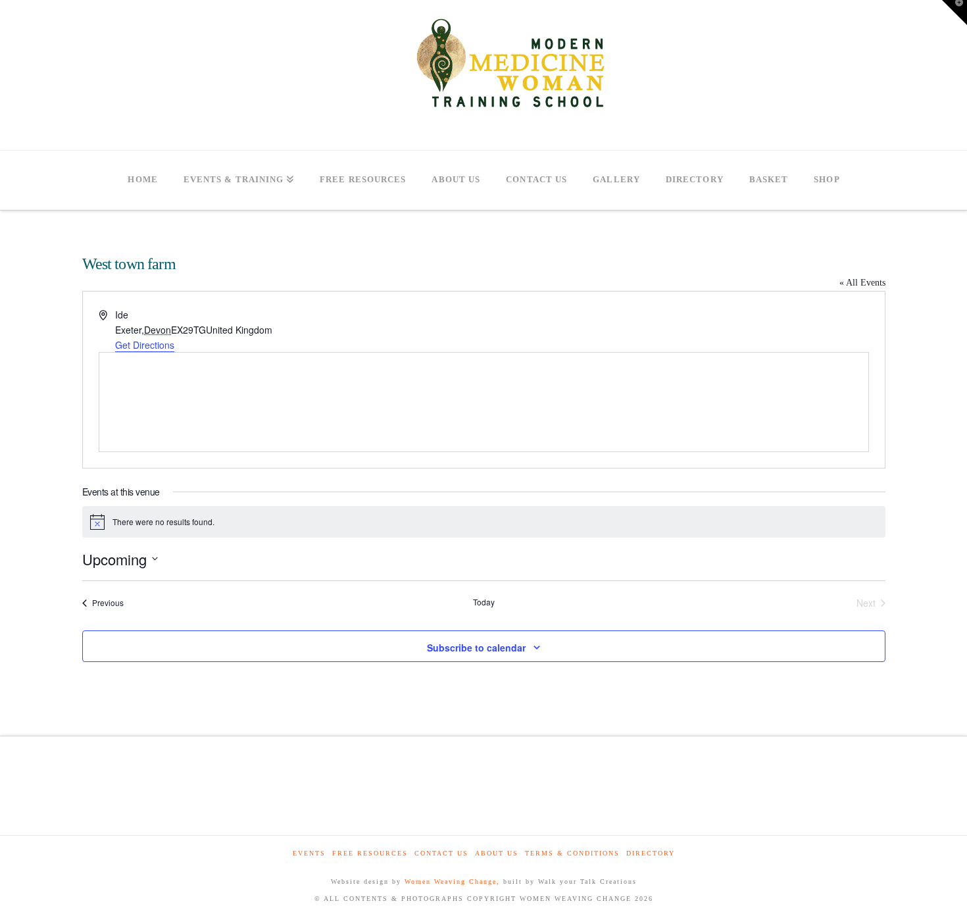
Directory (650, 853)
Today (484, 602)
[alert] (483, 522)
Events (309, 853)
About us (496, 853)
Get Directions (144, 344)
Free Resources (370, 853)
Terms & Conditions (572, 853)
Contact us (441, 853)
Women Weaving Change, (452, 881)
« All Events (862, 283)
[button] (954, 12)
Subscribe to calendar (476, 647)
